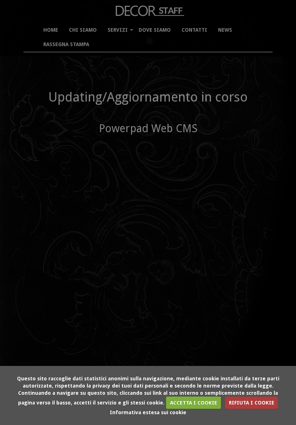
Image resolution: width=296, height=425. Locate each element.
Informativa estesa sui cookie (148, 412)
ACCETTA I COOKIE (193, 403)
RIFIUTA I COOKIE (251, 403)
